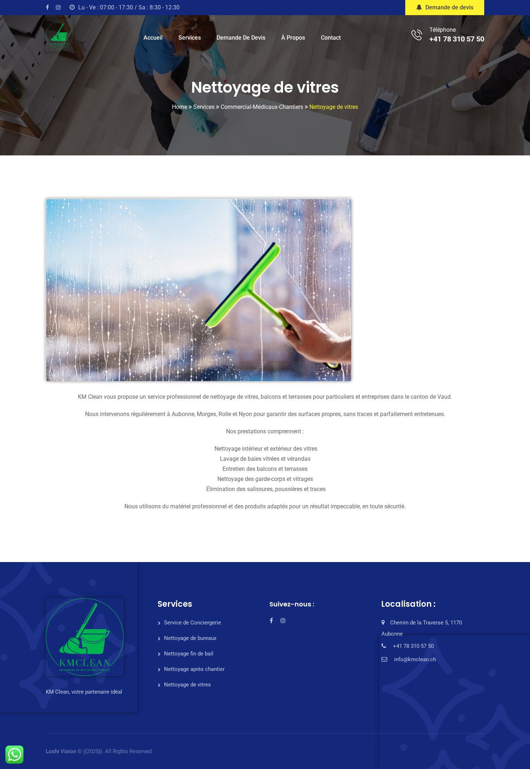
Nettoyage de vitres (187, 684)
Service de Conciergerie (192, 622)
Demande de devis (449, 7)
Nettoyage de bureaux (190, 638)
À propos (293, 37)
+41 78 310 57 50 (456, 39)
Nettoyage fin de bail (188, 653)
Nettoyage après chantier (194, 669)
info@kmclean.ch (415, 659)
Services (189, 37)
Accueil (153, 37)
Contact (331, 37)
